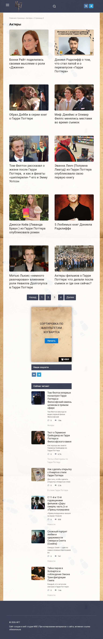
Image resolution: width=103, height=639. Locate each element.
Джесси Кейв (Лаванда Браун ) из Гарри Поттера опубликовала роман (27, 228)
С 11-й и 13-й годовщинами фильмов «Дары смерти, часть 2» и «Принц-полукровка (58, 503)
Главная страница (17, 18)
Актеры (29, 18)
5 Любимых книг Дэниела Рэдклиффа (73, 226)
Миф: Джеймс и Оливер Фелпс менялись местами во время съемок (73, 118)
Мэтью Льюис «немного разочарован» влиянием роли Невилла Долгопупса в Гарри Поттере (28, 281)
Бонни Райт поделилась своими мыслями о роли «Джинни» (27, 63)
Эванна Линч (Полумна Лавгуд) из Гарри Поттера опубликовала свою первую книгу (73, 171)
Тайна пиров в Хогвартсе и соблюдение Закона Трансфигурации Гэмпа (58, 574)
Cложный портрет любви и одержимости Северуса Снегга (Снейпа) (57, 537)
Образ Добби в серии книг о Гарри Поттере (28, 116)
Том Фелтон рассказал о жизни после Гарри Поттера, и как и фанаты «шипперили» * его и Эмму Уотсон (28, 173)
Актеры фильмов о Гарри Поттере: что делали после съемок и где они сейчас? (74, 279)
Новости (51, 524)
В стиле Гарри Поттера (57, 490)
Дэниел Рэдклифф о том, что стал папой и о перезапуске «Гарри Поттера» (73, 65)
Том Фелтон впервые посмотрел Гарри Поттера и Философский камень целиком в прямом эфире (59, 400)
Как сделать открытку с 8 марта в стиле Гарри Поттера (59, 472)
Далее (70, 297)
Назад (32, 297)
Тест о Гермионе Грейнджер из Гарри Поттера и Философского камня (59, 437)
